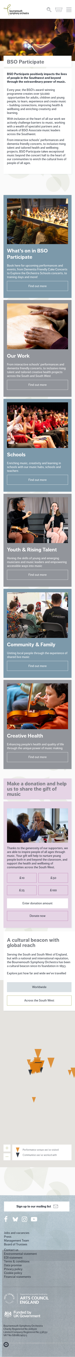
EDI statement (13, 1257)
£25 (22, 890)
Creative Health (25, 736)
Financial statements (17, 1276)
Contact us (11, 1250)
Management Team (16, 1240)
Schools (16, 454)
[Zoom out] (6, 1156)
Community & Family (31, 644)
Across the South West (39, 1000)
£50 (53, 878)
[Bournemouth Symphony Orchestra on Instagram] (25, 1219)
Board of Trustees (15, 1244)
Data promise (13, 1265)
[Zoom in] (6, 1148)
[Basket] (59, 10)
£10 (21, 878)
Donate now (38, 916)
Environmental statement (20, 1253)
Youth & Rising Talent (32, 550)
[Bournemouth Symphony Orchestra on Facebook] (6, 1219)
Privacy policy (13, 1269)
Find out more (37, 286)
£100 (53, 890)
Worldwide (39, 987)
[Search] (49, 10)
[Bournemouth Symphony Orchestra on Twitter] (15, 1219)
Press (7, 1236)
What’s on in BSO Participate (27, 254)
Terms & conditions (16, 1261)
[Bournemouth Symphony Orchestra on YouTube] (34, 1219)
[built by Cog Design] (6, 1344)
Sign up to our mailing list (33, 1206)
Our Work (18, 356)
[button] (38, 1054)
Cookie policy (13, 1273)
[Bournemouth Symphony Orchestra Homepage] (16, 10)
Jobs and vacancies (16, 1233)
